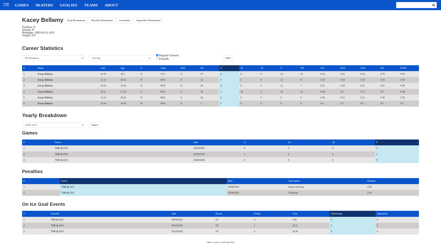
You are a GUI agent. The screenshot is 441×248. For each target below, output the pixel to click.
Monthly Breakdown (102, 20)
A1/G (343, 68)
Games (22, 5)
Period (257, 213)
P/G (382, 68)
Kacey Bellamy (45, 74)
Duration (371, 181)
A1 (241, 68)
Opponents (382, 213)
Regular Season (169, 55)
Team (163, 68)
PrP (302, 68)
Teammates (337, 213)
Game (58, 142)
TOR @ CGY (61, 148)
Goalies (68, 5)
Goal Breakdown (76, 20)
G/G (322, 68)
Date (195, 142)
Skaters (44, 5)
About (111, 5)
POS (183, 68)
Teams (91, 5)
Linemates (124, 20)
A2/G (363, 68)
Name (41, 68)
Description (294, 181)
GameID (55, 213)
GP (202, 68)
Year (103, 68)
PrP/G (403, 68)
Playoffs (164, 59)
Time (294, 213)
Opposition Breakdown (148, 20)
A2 (261, 68)
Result (219, 213)
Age (123, 68)
